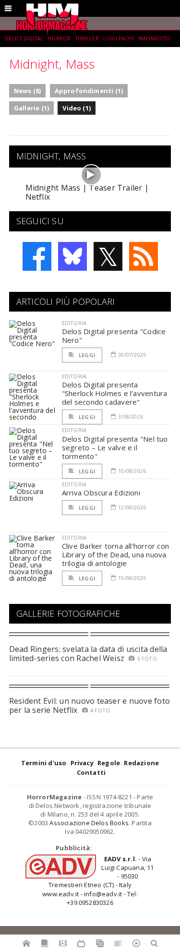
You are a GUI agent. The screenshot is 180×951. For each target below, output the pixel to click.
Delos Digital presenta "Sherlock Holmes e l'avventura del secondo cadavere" (115, 393)
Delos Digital (24, 38)
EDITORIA (74, 322)
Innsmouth (154, 38)
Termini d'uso (44, 762)
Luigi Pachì (118, 38)
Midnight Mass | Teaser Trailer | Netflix (87, 192)
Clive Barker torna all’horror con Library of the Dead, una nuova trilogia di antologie (115, 554)
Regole (108, 762)
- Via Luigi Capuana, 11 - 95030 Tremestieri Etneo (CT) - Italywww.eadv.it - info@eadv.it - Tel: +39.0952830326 (98, 881)
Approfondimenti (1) (89, 90)
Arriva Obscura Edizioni (101, 492)
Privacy (82, 762)
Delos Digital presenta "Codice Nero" (114, 335)
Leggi (86, 355)
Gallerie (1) (31, 108)
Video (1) (76, 108)
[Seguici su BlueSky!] (72, 256)
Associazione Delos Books (89, 823)
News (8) (27, 90)
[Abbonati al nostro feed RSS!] (143, 256)
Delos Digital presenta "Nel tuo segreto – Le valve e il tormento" (115, 447)
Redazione (141, 762)
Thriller (87, 38)
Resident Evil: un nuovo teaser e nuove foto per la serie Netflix (89, 705)
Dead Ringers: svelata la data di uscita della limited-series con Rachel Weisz (88, 653)
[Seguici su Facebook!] (37, 256)
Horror (59, 38)
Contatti (91, 772)
